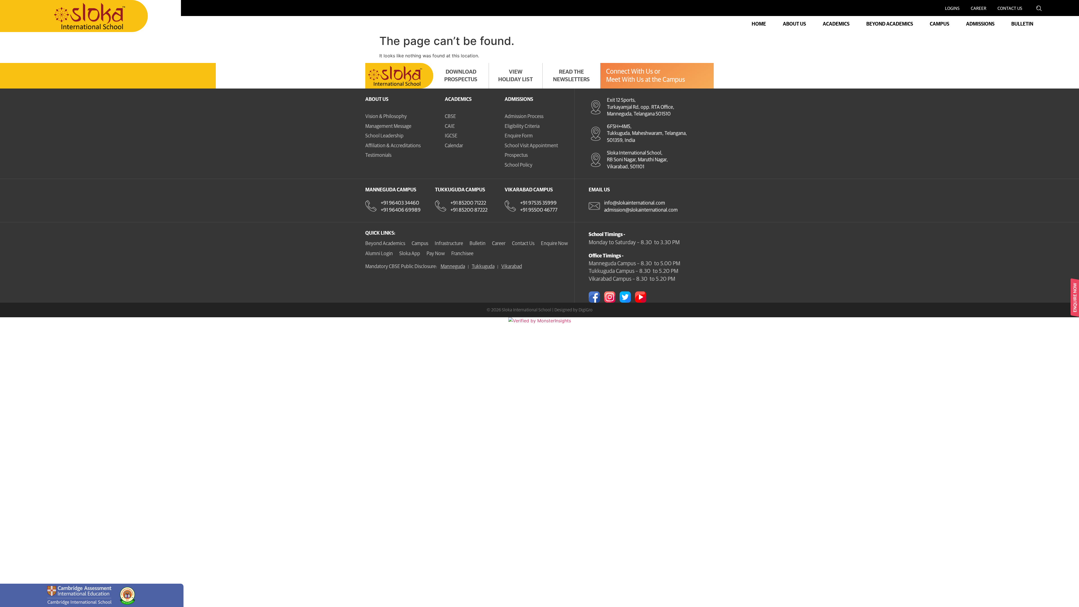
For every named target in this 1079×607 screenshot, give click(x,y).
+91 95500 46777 (538, 210)
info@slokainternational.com (634, 203)
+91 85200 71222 (468, 203)
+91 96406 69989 (401, 210)
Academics (458, 99)
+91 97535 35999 (538, 203)
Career (978, 8)
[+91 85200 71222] (440, 206)
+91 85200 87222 (469, 210)
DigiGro (586, 310)
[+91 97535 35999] (510, 206)
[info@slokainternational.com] (594, 206)
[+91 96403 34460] (371, 206)
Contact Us (1010, 8)
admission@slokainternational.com (641, 210)
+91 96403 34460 (400, 203)
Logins (952, 8)
